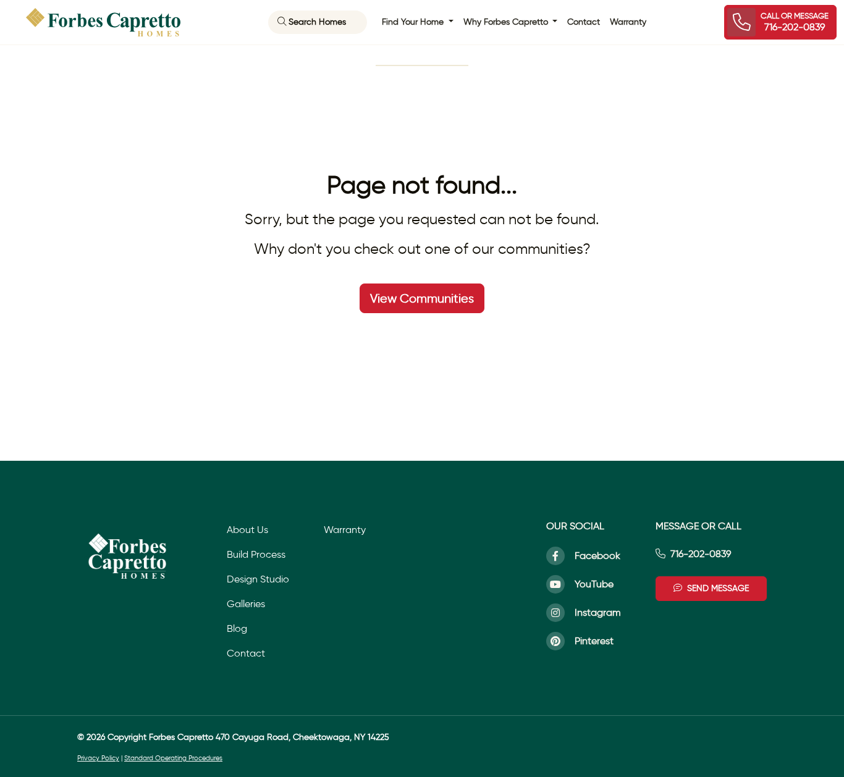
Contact (583, 22)
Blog (237, 628)
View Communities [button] (422, 298)
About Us (247, 530)
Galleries (246, 604)
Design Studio (258, 579)
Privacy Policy (98, 758)
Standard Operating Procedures (173, 758)
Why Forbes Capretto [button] (507, 22)
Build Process (256, 554)
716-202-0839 (700, 554)
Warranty (628, 22)
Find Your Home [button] (414, 22)
